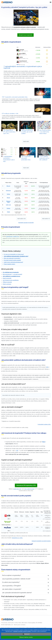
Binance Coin (8, 201)
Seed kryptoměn (7, 278)
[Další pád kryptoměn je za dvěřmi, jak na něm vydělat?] (27, 126)
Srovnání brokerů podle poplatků (12, 260)
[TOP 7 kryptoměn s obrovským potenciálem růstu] (26, 93)
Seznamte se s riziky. (17, 537)
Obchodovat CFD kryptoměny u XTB (26, 485)
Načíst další (26, 141)
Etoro (43, 441)
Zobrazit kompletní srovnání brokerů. (41, 541)
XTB (47, 367)
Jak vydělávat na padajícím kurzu (11, 276)
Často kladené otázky (9, 264)
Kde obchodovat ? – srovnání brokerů (12, 274)
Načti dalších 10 (46, 218)
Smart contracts (7, 284)
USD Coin (8, 204)
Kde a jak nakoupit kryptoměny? (12, 258)
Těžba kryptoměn (7, 282)
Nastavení (26, 634)
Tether (8, 194)
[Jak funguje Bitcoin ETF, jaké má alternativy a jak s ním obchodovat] (9, 126)
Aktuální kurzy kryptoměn (25, 35)
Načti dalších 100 (21, 218)
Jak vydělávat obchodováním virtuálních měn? (16, 256)
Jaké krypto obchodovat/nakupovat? (13, 262)
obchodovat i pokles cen (12, 236)
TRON (8, 212)
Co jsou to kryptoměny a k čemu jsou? (14, 254)
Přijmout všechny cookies (26, 637)
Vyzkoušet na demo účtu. (44, 424)
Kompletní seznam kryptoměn (26, 222)
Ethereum (8, 190)
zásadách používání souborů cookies (22, 631)
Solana (8, 208)
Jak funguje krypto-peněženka (11, 280)
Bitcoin (8, 186)
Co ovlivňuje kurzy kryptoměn (11, 272)
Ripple (8, 197)
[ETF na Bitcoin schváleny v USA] (26, 109)
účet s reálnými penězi (29, 488)
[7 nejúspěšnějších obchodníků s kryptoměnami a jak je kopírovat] (26, 57)
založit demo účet (17, 488)
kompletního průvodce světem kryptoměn (24, 27)
